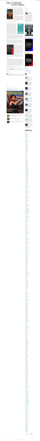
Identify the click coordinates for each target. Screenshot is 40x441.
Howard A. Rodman (27, 252)
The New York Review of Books (28, 401)
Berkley (26, 158)
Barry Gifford (26, 153)
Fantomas (26, 225)
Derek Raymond (26, 205)
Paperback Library (27, 336)
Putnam (26, 354)
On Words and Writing (27, 334)
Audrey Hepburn (26, 150)
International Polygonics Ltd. (27, 254)
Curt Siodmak (26, 193)
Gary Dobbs (26, 236)
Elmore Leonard (26, 218)
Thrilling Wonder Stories (27, 404)
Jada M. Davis (26, 259)
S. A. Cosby (26, 377)
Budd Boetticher (26, 168)
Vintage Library (26, 416)
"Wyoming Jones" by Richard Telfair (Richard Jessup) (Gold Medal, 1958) (30, 99)
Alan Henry (26, 140)
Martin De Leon (26, 309)
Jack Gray (26, 255)
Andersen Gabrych (27, 144)
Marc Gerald (26, 305)
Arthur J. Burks (26, 148)
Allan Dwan (26, 143)
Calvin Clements (26, 169)
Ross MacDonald (26, 375)
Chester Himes (26, 177)
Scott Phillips (26, 382)
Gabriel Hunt (26, 235)
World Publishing (12, 69)
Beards (26, 155)
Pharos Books (26, 345)
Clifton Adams (26, 184)
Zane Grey (26, 431)
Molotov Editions (26, 318)
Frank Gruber (26, 230)
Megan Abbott (26, 312)
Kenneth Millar (26, 286)
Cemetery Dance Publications (28, 171)
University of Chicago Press (27, 411)
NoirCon (26, 331)
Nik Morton (26, 329)
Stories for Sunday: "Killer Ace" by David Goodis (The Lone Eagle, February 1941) (30, 119)
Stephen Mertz (26, 393)
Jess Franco (26, 270)
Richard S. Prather (27, 366)
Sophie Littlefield (26, 386)
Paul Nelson (26, 340)
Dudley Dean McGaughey (27, 212)
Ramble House (26, 356)
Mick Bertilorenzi (26, 314)
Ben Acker (26, 157)
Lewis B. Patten (26, 296)
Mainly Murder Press (27, 303)
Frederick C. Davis (27, 232)
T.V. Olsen (26, 395)
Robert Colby (26, 370)
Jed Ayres (26, 268)
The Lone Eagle (26, 400)
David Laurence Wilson (27, 200)
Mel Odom (26, 313)
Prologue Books (26, 350)
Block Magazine (26, 164)
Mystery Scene (26, 323)
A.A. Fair (26, 133)
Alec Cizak (26, 141)
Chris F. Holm (26, 178)
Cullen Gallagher (30, 12)
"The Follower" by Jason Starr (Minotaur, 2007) (30, 82)
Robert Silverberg (26, 373)
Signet (26, 384)
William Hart (26, 425)
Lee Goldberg (26, 293)
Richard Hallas (26, 364)
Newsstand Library (27, 327)
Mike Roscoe (26, 316)
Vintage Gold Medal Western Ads (30, 114)
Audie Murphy (26, 149)
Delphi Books (26, 203)
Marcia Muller (26, 306)
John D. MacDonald (27, 273)
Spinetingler (26, 388)
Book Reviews (26, 433)
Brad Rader (26, 166)
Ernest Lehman (26, 221)
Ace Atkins (26, 135)
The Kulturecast (26, 399)
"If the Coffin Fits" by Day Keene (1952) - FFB (30, 93)
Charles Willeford (26, 175)
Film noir (26, 226)
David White (26, 201)
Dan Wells (26, 196)
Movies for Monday (27, 320)
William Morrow (26, 427)
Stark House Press (27, 390)
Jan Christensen (26, 264)
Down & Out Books (27, 211)
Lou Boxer (26, 300)
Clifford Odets (26, 183)
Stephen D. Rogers (27, 391)
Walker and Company (27, 418)
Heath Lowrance (26, 248)
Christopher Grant (26, 180)
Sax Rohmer (26, 381)
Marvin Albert (26, 311)
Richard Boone (26, 363)
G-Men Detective (26, 234)
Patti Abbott (26, 338)
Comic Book (26, 186)
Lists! (25, 298)
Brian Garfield (9, 69)
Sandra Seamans (26, 379)
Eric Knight (26, 219)
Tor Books (26, 407)
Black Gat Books (26, 160)
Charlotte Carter (26, 176)
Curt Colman (26, 192)
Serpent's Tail (26, 383)
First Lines (26, 227)
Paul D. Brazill (26, 339)
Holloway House (26, 250)
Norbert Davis (26, 332)
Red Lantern (26, 359)
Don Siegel (26, 207)
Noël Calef (26, 330)
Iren (8, 73)
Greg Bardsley (26, 243)
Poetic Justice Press (27, 347)
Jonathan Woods (26, 280)
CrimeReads (26, 191)
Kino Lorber (26, 288)
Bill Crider (26, 159)
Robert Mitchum (26, 372)
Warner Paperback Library (27, 420)
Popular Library (26, 349)
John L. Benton (26, 275)
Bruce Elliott (26, 167)
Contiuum (26, 187)
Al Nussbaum (26, 139)
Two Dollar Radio (26, 409)
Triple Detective (26, 408)
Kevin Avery (26, 287)
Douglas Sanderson (27, 210)
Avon (25, 151)
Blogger (22, 439)
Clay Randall (26, 182)
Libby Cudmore (26, 297)
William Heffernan (26, 426)
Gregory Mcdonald (27, 244)
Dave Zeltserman (26, 198)
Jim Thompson (26, 271)
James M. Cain (26, 261)
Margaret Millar (26, 307)
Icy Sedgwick (26, 253)
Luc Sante (26, 302)
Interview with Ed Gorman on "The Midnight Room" (29, 88)
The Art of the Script (27, 397)
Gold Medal (26, 241)
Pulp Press (26, 352)
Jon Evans (26, 278)
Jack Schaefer (26, 257)
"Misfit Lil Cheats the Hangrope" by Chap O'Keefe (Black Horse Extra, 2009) (30, 104)
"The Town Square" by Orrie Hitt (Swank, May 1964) (12, 88)
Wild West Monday (27, 422)
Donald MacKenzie (27, 209)
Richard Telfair (26, 368)
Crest (10, 69)
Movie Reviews (26, 9)
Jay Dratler (26, 266)
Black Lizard (26, 162)
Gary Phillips (26, 237)
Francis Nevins (26, 229)
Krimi (25, 289)
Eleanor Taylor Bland (27, 216)
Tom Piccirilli (26, 406)
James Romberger (27, 263)
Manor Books (26, 304)
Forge (25, 228)
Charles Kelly (26, 173)
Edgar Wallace (26, 214)
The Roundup (26, 402)
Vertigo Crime (26, 413)
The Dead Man (26, 398)
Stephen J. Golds (26, 392)
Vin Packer (26, 415)
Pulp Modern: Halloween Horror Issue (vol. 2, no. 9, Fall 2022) (30, 124)
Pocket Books (26, 346)
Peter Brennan (26, 343)
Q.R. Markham (26, 355)
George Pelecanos (27, 239)
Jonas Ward (26, 279)
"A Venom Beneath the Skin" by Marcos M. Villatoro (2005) (30, 109)
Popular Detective (26, 348)
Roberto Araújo (26, 374)
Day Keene (26, 202)
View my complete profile (27, 22)
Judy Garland (26, 282)
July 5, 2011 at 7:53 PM (11, 73)
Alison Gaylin (26, 142)
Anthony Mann (26, 146)
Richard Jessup (26, 365)
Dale (25, 194)
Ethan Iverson (26, 223)
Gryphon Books (26, 245)
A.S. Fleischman (26, 134)
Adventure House (26, 137)
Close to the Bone (26, 185)
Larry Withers (26, 291)
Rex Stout (26, 361)
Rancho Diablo (26, 357)
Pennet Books (26, 341)
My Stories (26, 322)
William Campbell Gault (27, 424)
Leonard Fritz (26, 295)
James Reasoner (26, 262)
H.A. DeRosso (26, 246)
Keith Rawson (26, 284)
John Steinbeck (26, 277)
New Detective (26, 325)
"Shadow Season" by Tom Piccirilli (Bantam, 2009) (30, 77)
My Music (26, 321)
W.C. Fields (26, 417)
